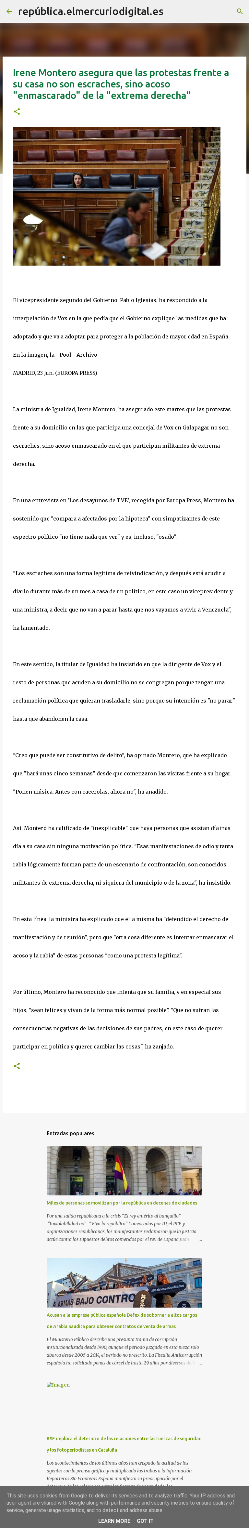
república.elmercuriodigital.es (90, 11)
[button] (17, 112)
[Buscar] (172, 11)
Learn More (114, 1521)
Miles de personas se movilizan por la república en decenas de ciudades (122, 1202)
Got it (145, 1521)
